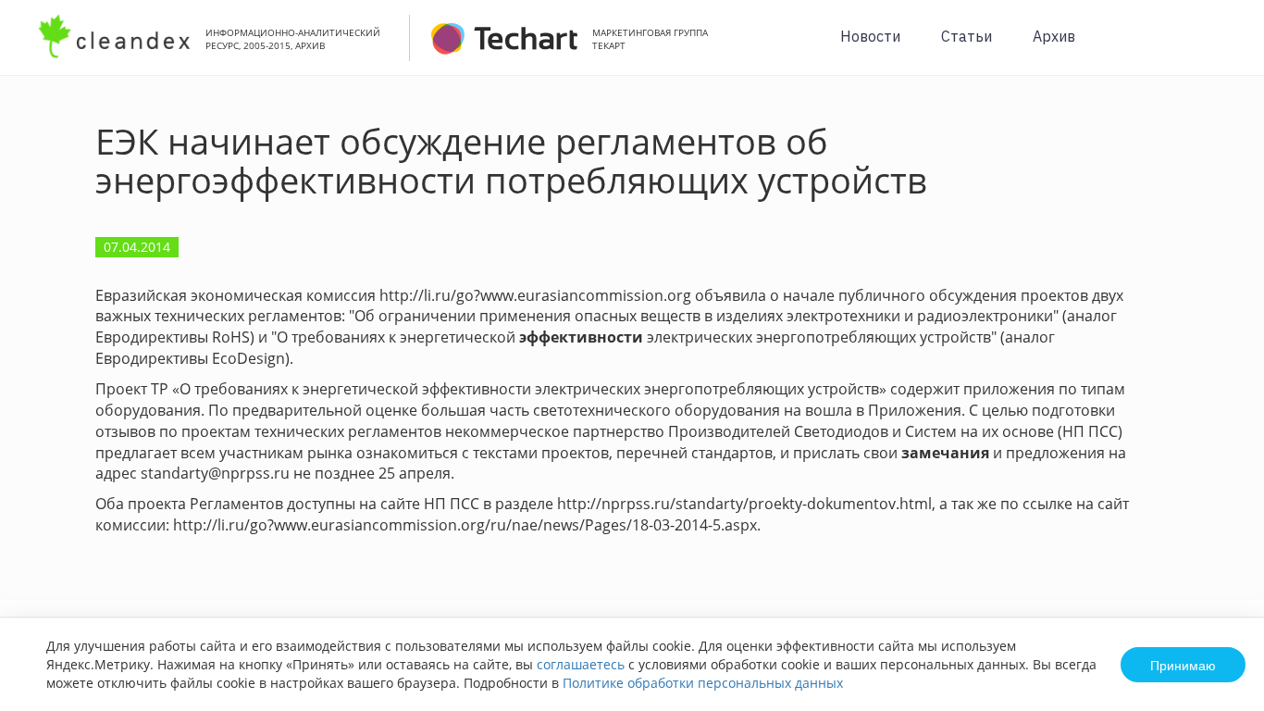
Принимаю (1183, 664)
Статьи (966, 36)
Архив (1054, 36)
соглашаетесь (581, 664)
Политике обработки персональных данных (703, 683)
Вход (1221, 47)
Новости (870, 36)
